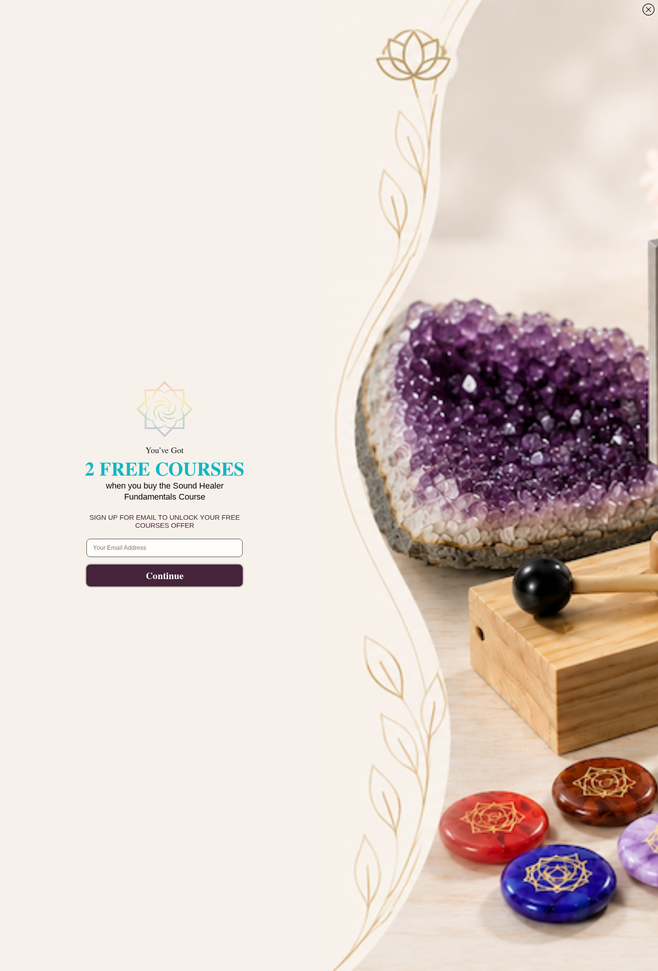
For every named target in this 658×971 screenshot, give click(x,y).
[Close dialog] (648, 9)
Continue (165, 575)
